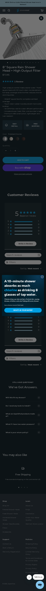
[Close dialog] (42, 277)
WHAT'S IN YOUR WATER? (23, 310)
